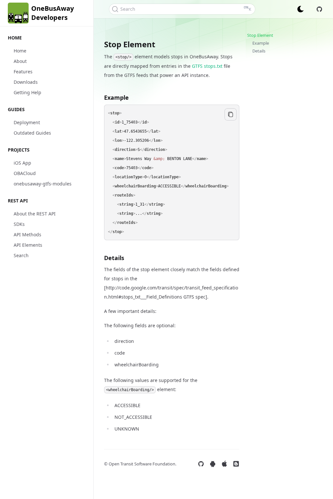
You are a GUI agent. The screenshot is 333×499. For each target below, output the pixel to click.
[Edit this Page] (319, 9)
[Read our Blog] (236, 464)
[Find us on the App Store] (224, 464)
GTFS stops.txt (207, 66)
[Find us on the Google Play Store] (212, 464)
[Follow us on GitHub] (201, 464)
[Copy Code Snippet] (230, 114)
